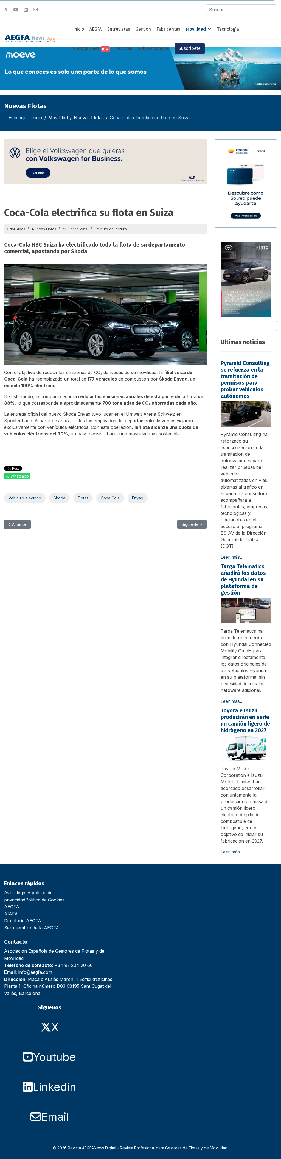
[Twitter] (6, 9)
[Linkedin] (26, 9)
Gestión (143, 29)
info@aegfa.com (35, 972)
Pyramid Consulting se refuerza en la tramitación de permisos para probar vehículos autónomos (245, 379)
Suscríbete (190, 48)
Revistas (123, 48)
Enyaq (137, 498)
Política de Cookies (44, 900)
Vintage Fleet (90, 48)
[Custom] (35, 9)
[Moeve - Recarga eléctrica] (140, 68)
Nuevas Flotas (44, 229)
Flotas (83, 498)
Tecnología (228, 29)
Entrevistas (118, 29)
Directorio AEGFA (22, 920)
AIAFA (11, 914)
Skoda (59, 498)
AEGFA (95, 29)
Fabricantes (168, 29)
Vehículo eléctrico (25, 498)
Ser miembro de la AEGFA (31, 927)
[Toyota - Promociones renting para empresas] (246, 279)
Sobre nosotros (153, 48)
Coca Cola (110, 498)
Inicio (78, 29)
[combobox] (241, 9)
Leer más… (232, 557)
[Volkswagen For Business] (105, 161)
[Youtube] (15, 9)
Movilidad (196, 29)
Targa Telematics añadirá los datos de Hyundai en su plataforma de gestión (243, 579)
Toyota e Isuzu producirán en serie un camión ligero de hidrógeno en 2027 (245, 720)
